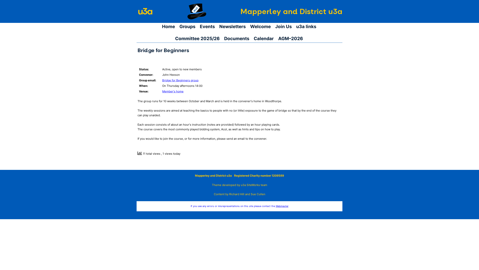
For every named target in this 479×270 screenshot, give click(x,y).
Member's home (173, 91)
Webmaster (282, 206)
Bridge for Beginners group (180, 80)
